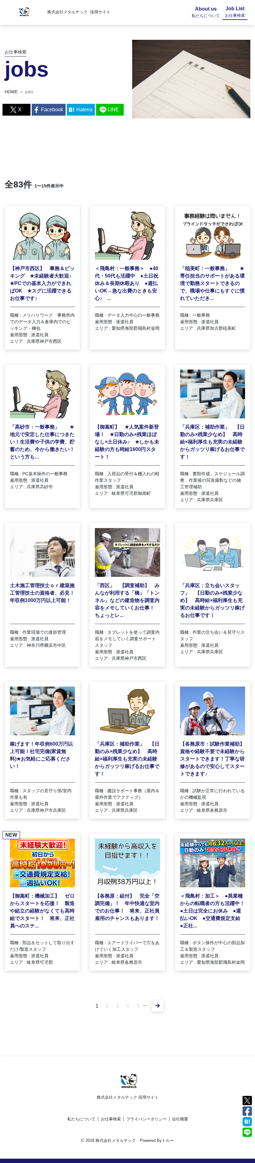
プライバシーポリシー (146, 1119)
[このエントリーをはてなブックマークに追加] (247, 1121)
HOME (11, 91)
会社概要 (180, 1119)
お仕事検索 (111, 1119)
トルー (168, 1140)
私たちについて (81, 1119)
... (145, 1004)
